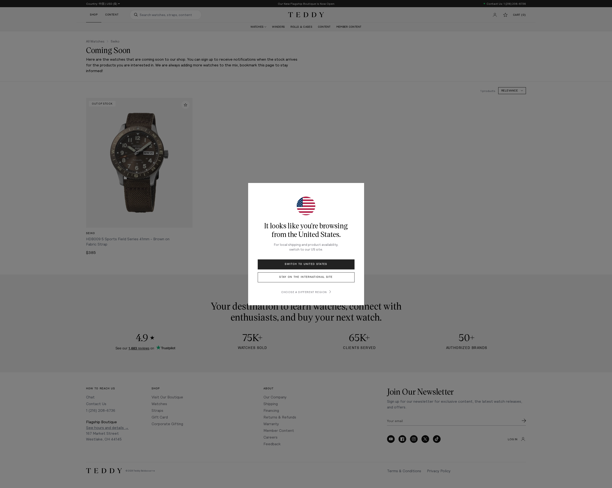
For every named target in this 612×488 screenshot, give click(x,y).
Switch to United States (306, 264)
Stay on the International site (306, 277)
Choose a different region (304, 292)
